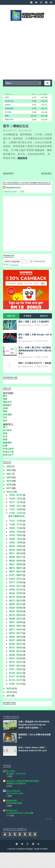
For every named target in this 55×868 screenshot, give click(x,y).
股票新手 (7, 405)
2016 (9, 492)
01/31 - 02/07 (16, 669)
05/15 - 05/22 (16, 615)
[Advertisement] (27, 50)
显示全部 (48, 819)
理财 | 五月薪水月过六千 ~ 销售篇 (34, 362)
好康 (5, 445)
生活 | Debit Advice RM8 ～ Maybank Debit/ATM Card (32, 749)
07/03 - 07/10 (16, 589)
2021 (9, 474)
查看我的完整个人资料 (13, 191)
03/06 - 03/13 (16, 651)
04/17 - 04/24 (16, 629)
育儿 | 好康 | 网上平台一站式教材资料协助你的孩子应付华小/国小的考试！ (34, 350)
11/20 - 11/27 (16, 513)
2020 (9, 477)
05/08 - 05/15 (16, 618)
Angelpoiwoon (13, 187)
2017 (9, 488)
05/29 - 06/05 (16, 608)
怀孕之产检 (8, 452)
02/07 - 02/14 (16, 666)
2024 (9, 466)
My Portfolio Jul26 (14, 793)
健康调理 (7, 442)
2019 (9, 481)
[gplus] (41, 2)
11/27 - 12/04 (16, 509)
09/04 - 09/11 (16, 557)
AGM (5, 408)
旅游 (5, 439)
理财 (5, 399)
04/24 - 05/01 (16, 626)
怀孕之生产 (8, 455)
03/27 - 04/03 (16, 640)
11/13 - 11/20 (16, 521)
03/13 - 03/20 (16, 647)
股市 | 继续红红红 (16, 126)
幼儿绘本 (7, 430)
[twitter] (36, 2)
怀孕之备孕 (8, 448)
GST (5, 417)
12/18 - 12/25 (16, 498)
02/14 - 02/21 (16, 662)
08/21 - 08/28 (16, 564)
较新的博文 (8, 173)
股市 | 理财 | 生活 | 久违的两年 (33, 321)
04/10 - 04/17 (16, 633)
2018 (9, 484)
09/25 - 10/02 (16, 546)
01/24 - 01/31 (16, 673)
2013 (9, 695)
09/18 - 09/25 (16, 550)
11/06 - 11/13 (16, 524)
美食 (5, 433)
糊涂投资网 (11, 800)
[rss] (51, 2)
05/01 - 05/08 (16, 622)
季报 (5, 411)
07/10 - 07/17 (16, 586)
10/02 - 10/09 (16, 542)
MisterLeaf (11, 810)
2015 (9, 688)
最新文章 (11, 316)
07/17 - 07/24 (16, 582)
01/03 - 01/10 (16, 684)
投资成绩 (7, 414)
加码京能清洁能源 (14, 803)
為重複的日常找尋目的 (16, 783)
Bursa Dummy (13, 791)
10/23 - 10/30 (16, 532)
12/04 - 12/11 (16, 506)
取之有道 (10, 771)
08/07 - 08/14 (16, 571)
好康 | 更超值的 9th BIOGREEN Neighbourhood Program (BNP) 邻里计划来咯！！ (33, 724)
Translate (13, 265)
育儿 (5, 427)
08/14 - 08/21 (16, 568)
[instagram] (46, 2)
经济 (5, 420)
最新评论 (44, 316)
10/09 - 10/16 (16, 539)
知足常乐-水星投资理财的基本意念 (22, 781)
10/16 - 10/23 (16, 535)
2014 (9, 692)
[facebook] (31, 2)
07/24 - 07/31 (16, 579)
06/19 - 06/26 (16, 597)
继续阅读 (22, 158)
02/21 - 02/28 (16, 658)
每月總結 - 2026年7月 (16, 774)
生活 (5, 436)
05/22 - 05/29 (16, 611)
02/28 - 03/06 (16, 655)
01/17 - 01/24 (16, 676)
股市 (5, 396)
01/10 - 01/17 (16, 680)
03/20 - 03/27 (16, 644)
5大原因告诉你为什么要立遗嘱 (19, 813)
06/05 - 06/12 (16, 604)
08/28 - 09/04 (16, 560)
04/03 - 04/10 (16, 637)
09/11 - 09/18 (16, 553)
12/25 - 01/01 (16, 495)
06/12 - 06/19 (16, 600)
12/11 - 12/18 (16, 502)
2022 (9, 470)
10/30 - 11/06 (16, 528)
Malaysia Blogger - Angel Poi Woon (33, 849)
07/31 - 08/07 (16, 575)
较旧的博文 (46, 173)
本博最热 (27, 316)
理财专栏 (7, 402)
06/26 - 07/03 (16, 593)
